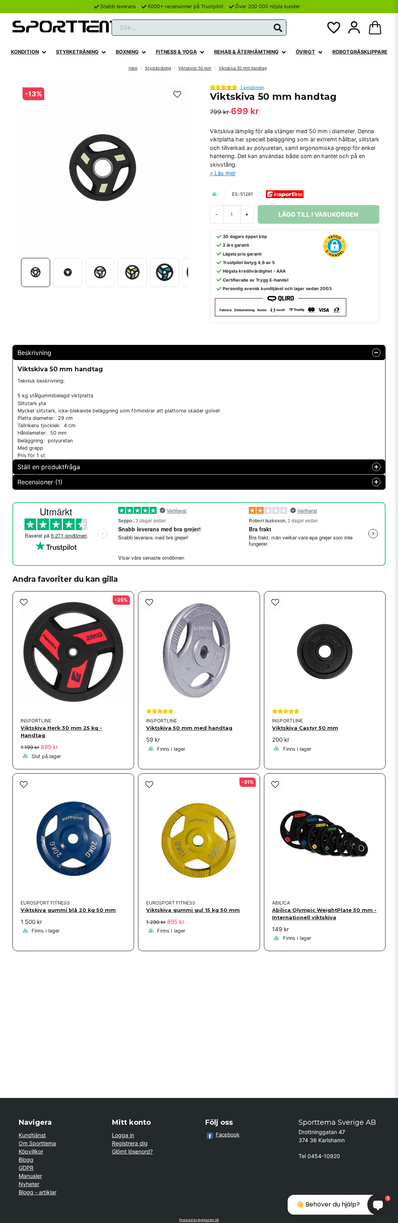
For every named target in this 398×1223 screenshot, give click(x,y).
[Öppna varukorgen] (375, 27)
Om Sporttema (37, 1143)
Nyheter (29, 1184)
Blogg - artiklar (37, 1192)
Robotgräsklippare (360, 52)
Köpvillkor (31, 1151)
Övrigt (305, 52)
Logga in (123, 1135)
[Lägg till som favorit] (333, 27)
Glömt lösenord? (132, 1151)
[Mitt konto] (354, 27)
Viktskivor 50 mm (194, 68)
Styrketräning (77, 52)
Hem (133, 68)
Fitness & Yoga (176, 52)
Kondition (25, 52)
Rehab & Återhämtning (246, 52)
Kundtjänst (32, 1135)
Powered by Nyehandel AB (199, 1220)
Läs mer (225, 173)
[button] (278, 28)
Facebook (227, 1134)
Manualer (30, 1176)
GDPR (26, 1167)
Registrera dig (130, 1143)
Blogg (26, 1159)
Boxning (127, 52)
